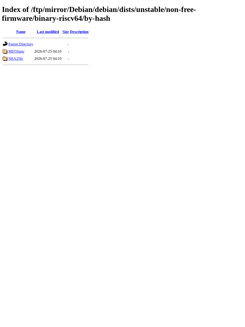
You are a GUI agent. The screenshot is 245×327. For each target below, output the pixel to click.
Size (65, 32)
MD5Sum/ (16, 51)
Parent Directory (20, 44)
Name (21, 32)
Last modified (48, 32)
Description (79, 32)
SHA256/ (15, 58)
